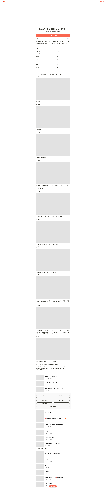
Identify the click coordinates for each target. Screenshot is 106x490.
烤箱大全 (44, 398)
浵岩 (40, 38)
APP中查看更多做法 (53, 35)
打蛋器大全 (61, 395)
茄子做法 (61, 403)
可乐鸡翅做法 (61, 400)
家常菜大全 (44, 400)
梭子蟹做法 (61, 398)
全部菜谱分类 (53, 406)
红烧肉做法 (44, 403)
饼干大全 (44, 395)
